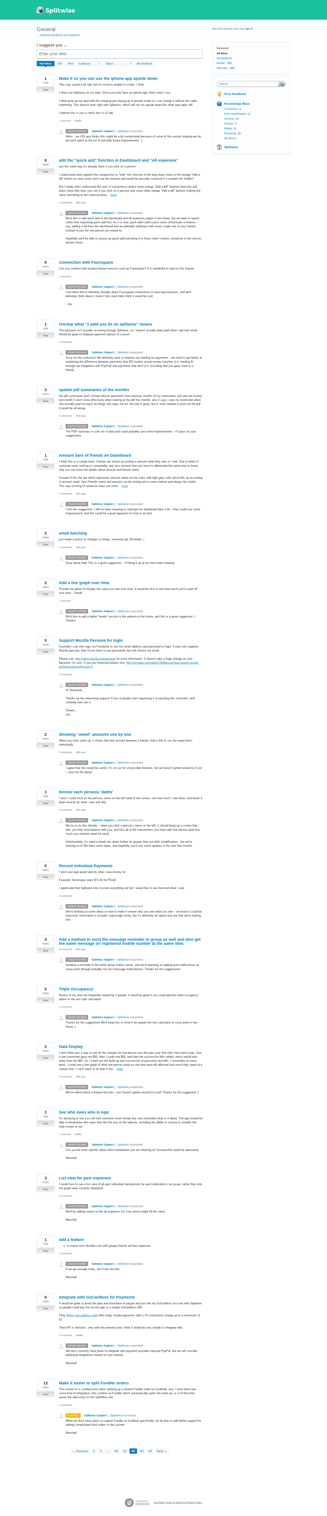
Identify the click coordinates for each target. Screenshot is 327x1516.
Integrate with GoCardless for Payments (97, 1297)
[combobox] (249, 83)
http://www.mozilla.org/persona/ (95, 658)
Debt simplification (235, 113)
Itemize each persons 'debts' (86, 792)
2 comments (65, 1006)
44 (150, 1451)
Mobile (78, 120)
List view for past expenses (85, 1178)
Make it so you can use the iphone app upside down (108, 78)
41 (125, 1451)
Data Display (71, 1046)
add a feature (71, 1239)
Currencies (231, 109)
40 (116, 1451)
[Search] (282, 83)
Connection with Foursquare (86, 262)
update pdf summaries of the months (94, 390)
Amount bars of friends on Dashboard (95, 455)
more (113, 194)
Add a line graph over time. (84, 583)
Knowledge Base (237, 103)
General (229, 118)
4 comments (65, 1335)
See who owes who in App (84, 1112)
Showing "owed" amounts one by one (95, 734)
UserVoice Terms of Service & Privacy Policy (178, 1502)
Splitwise (231, 147)
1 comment (65, 120)
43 (141, 1451)
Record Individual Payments (86, 866)
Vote (45, 89)
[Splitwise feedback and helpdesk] (56, 10)
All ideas (222, 53)
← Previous (80, 1451)
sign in (249, 28)
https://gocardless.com (82, 1315)
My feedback (144, 63)
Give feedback (235, 94)
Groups (228, 123)
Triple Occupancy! (76, 989)
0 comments (65, 202)
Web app (80, 202)
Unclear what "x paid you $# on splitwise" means (105, 324)
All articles (230, 138)
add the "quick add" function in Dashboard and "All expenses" (118, 160)
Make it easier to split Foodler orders (94, 1383)
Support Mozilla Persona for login (91, 640)
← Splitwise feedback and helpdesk (58, 35)
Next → (162, 1451)
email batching (73, 533)
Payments (230, 133)
